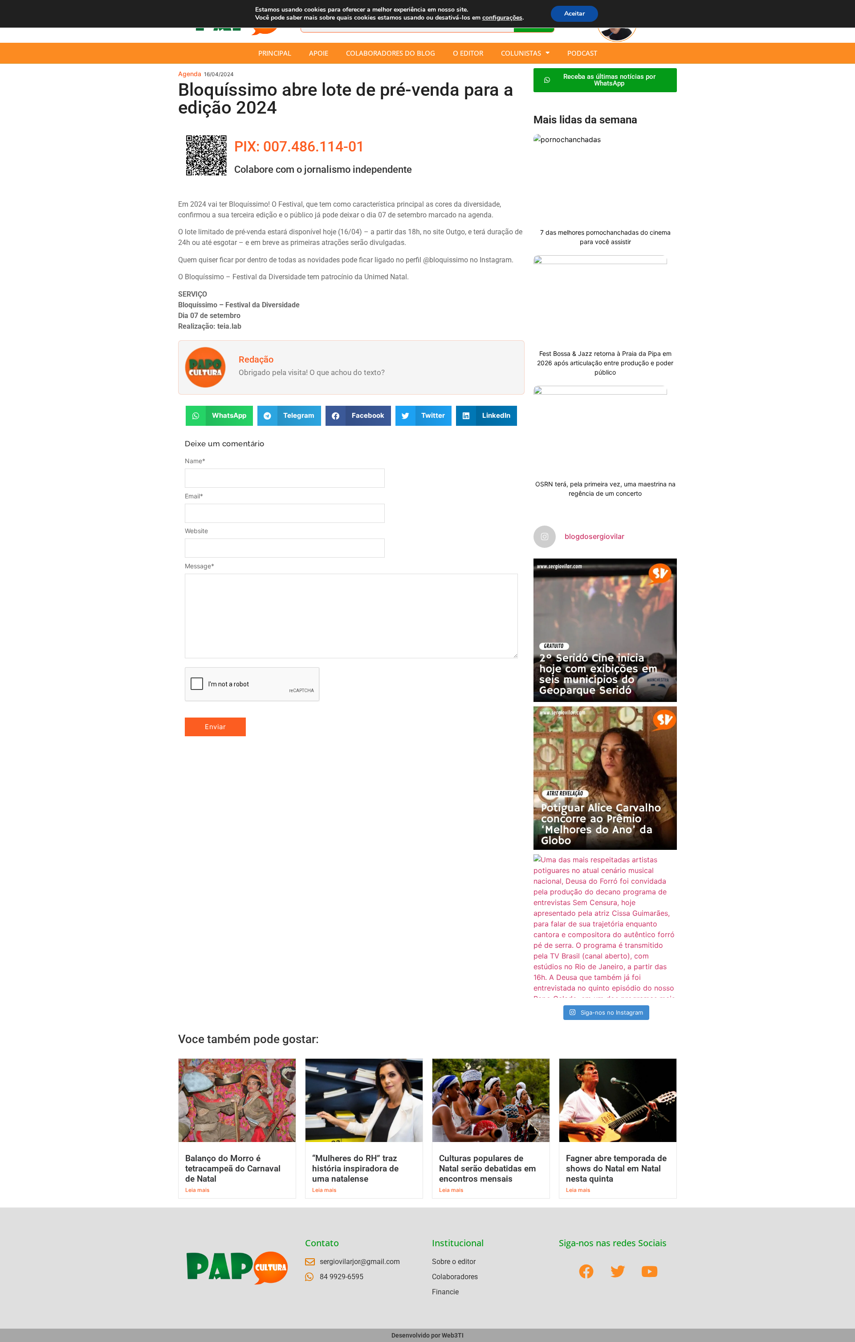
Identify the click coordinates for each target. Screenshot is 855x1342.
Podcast (582, 53)
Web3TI (453, 1335)
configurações (502, 18)
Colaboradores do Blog (390, 53)
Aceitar (574, 13)
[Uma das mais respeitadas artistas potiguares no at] (605, 926)
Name (195, 461)
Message (199, 566)
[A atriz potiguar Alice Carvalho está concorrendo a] (605, 778)
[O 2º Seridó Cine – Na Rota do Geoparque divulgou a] (605, 630)
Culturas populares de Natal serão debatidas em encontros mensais (487, 1168)
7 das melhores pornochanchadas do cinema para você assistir (605, 236)
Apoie (318, 53)
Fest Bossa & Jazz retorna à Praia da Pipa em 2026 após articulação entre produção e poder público (605, 363)
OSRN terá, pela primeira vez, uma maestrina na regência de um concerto (605, 488)
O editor (468, 53)
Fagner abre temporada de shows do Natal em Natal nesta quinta (616, 1168)
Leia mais (197, 1190)
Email (194, 496)
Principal (274, 53)
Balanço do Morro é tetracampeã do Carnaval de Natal (233, 1168)
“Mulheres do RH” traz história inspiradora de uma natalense (355, 1168)
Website (196, 531)
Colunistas (521, 53)
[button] (219, 416)
